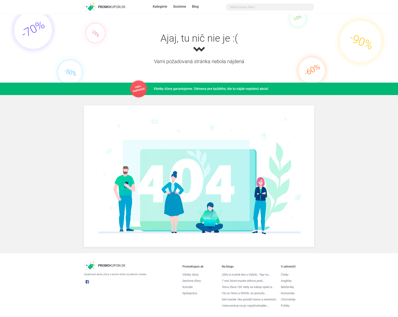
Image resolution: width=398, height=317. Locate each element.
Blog (195, 6)
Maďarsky (287, 287)
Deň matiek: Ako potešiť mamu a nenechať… (248, 299)
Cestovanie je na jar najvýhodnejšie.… (245, 305)
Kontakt (187, 287)
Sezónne (179, 6)
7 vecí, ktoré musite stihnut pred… (243, 280)
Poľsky (285, 305)
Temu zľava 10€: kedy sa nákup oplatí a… (248, 287)
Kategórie (160, 6)
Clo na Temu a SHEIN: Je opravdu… (244, 293)
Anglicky (286, 280)
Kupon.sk (111, 7)
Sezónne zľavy (191, 280)
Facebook (87, 281)
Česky (285, 274)
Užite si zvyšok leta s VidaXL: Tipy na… (246, 274)
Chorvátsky (288, 299)
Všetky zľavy (190, 274)
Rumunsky (288, 293)
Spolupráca (189, 293)
